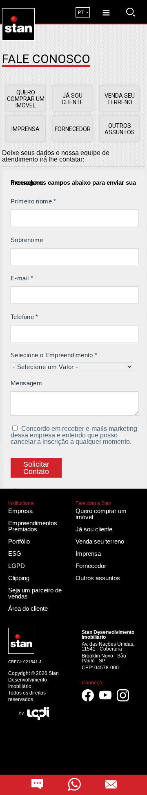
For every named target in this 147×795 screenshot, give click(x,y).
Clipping (18, 578)
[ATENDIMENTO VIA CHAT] (37, 785)
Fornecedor (91, 566)
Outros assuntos (98, 578)
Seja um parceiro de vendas (35, 593)
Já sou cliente (94, 529)
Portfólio (19, 541)
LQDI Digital (38, 713)
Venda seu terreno (100, 541)
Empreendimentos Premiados (32, 526)
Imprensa (88, 553)
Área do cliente (28, 608)
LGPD (16, 566)
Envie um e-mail (111, 785)
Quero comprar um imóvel (101, 514)
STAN (34, 11)
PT (81, 12)
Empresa (20, 511)
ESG (14, 553)
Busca (130, 12)
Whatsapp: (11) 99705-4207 (74, 785)
